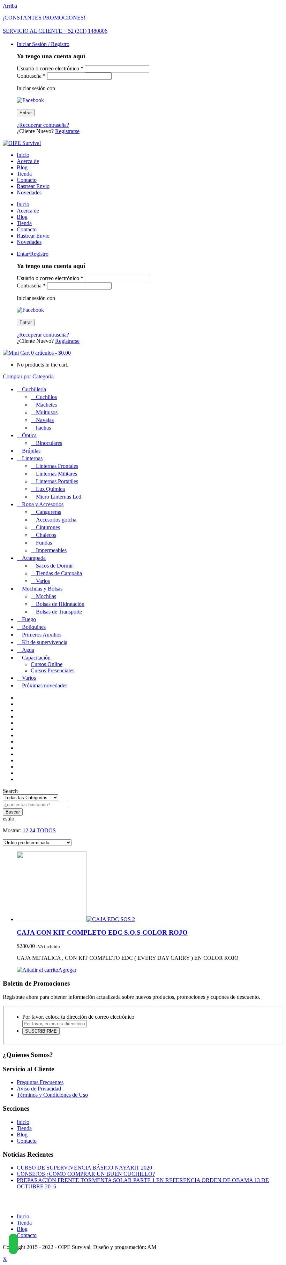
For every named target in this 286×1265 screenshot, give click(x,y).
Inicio (23, 155)
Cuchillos (46, 397)
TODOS (46, 830)
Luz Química (50, 489)
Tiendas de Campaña (59, 573)
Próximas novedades (44, 685)
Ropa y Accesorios (42, 504)
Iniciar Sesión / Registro (43, 44)
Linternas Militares (56, 474)
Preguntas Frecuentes (40, 1082)
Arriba (10, 6)
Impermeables (51, 550)
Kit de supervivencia (44, 642)
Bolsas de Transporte (59, 612)
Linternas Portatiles (57, 481)
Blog (22, 167)
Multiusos (47, 412)
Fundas (44, 543)
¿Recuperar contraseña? (43, 125)
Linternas (32, 458)
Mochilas (46, 596)
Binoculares (49, 443)
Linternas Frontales (57, 466)
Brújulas (31, 451)
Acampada (34, 558)
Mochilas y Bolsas (42, 589)
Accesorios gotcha (56, 520)
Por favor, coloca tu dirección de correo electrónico (78, 1017)
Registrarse (67, 131)
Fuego (29, 619)
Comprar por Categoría (28, 376)
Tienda (24, 174)
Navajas (45, 420)
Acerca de (28, 161)
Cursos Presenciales (52, 670)
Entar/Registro (32, 254)
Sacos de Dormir (54, 566)
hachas (43, 428)
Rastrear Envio (33, 186)
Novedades (29, 192)
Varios (43, 581)
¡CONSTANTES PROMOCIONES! (44, 18)
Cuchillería (34, 389)
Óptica (29, 435)
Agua (28, 650)
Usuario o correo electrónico (50, 68)
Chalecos (46, 535)
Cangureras (48, 512)
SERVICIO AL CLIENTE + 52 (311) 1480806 (55, 31)
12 (25, 830)
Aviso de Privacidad (39, 1089)
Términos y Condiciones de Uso (52, 1095)
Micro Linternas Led (58, 497)
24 (32, 830)
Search (10, 791)
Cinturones (48, 527)
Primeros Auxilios (41, 635)
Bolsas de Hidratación (60, 604)
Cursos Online (46, 664)
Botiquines (34, 627)
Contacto (27, 180)
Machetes (46, 405)
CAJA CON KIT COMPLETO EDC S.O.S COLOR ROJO (102, 932)
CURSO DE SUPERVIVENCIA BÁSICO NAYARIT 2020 (84, 1168)
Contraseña (31, 76)
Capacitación (36, 658)
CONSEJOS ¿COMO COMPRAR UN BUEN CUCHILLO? (86, 1174)
